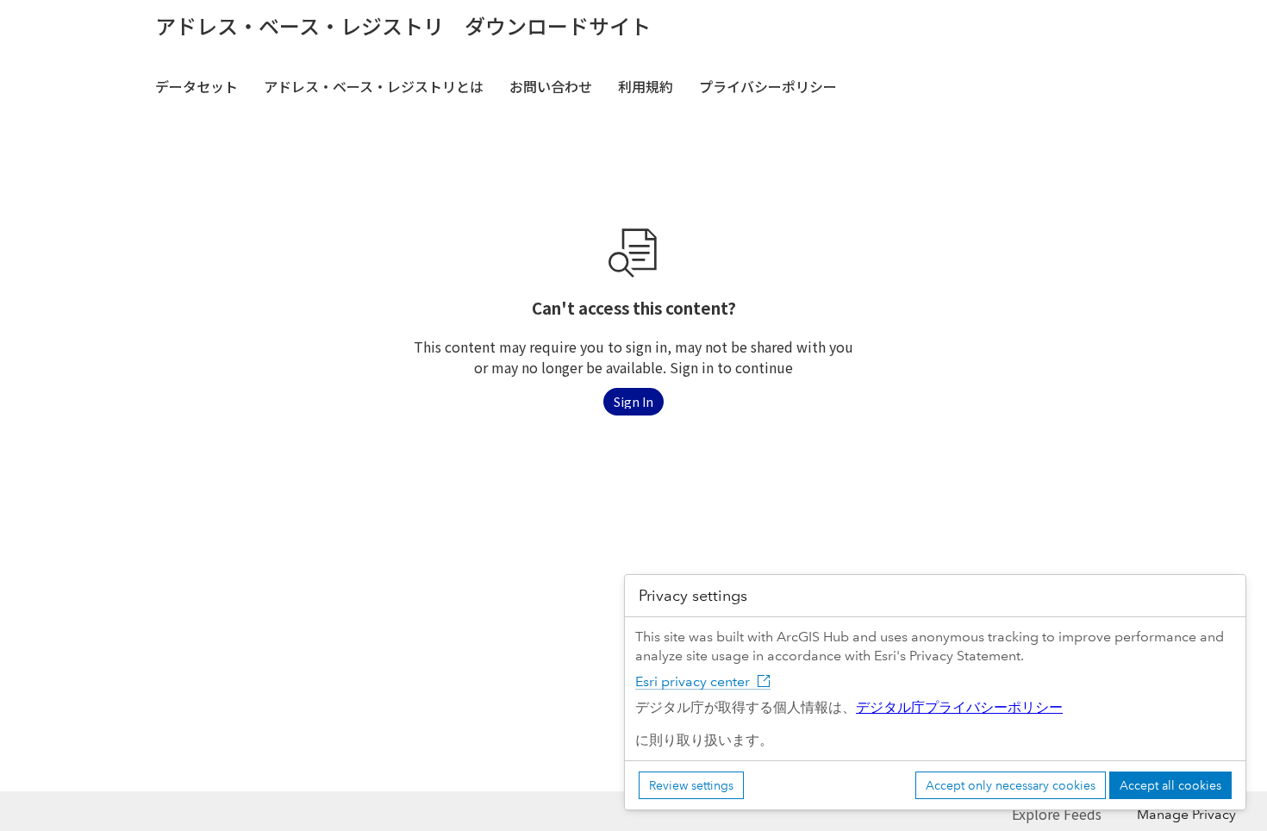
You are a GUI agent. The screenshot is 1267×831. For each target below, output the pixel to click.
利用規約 (645, 86)
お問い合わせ (550, 86)
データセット (196, 86)
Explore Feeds (1057, 813)
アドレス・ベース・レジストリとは (374, 86)
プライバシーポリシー (768, 86)
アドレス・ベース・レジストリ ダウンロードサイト (403, 26)
